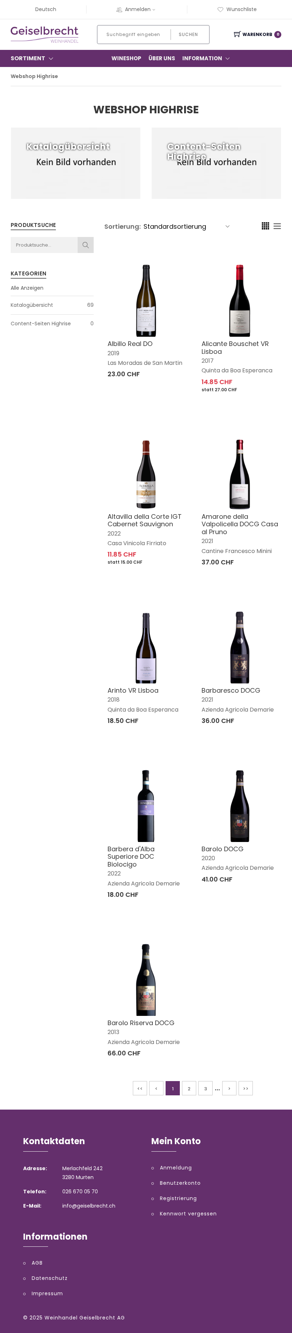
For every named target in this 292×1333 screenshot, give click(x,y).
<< (140, 1088)
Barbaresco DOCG (231, 690)
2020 (208, 858)
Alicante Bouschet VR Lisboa (235, 347)
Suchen (188, 34)
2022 (114, 533)
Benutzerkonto (180, 1183)
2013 (113, 1032)
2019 (113, 353)
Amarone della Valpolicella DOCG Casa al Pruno (240, 524)
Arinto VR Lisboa (133, 690)
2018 (114, 700)
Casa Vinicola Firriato (137, 543)
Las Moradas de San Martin (145, 363)
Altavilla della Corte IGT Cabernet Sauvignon (145, 520)
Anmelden (138, 9)
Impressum (47, 1293)
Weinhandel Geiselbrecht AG (85, 1317)
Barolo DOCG (223, 848)
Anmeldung (176, 1167)
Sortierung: (122, 226)
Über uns (161, 58)
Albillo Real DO (130, 343)
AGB (37, 1262)
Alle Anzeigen (27, 287)
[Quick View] (173, 318)
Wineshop (126, 58)
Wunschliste (241, 9)
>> (246, 1088)
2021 (207, 541)
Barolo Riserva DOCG (141, 1022)
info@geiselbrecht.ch (88, 1205)
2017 (208, 361)
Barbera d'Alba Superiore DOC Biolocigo (131, 856)
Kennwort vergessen (188, 1213)
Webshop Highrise (34, 76)
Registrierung (178, 1198)
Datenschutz (50, 1278)
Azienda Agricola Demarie (238, 710)
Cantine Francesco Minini (237, 551)
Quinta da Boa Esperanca (237, 370)
